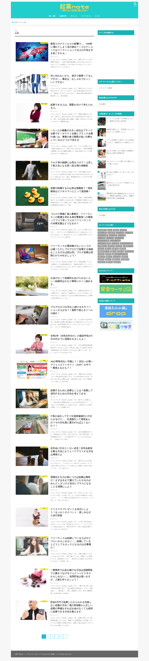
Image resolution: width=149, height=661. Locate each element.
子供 (120, 251)
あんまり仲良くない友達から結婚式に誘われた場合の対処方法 (120, 152)
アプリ (129, 232)
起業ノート (54, 654)
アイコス (120, 232)
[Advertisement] (116, 57)
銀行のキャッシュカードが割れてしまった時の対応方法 (120, 184)
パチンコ (119, 238)
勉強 (122, 248)
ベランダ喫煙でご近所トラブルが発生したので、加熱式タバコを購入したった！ (120, 142)
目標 (124, 257)
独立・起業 (52, 16)
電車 (109, 262)
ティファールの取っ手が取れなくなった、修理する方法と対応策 (120, 120)
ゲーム (121, 235)
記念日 (101, 262)
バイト (110, 238)
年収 (101, 254)
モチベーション (126, 243)
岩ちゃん (129, 251)
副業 (115, 248)
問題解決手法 (103, 251)
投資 (108, 254)
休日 (118, 246)
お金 (123, 230)
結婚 (108, 259)
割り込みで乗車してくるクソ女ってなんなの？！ (120, 173)
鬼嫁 (117, 262)
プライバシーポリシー (33, 654)
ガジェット (74, 16)
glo (110, 230)
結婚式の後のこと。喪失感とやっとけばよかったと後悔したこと (120, 131)
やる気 (111, 232)
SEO (116, 230)
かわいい (102, 232)
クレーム (113, 235)
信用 (101, 248)
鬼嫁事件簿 (63, 16)
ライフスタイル (86, 16)
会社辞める (128, 246)
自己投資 (124, 259)
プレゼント (115, 240)
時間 (101, 257)
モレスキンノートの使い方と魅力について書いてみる (120, 162)
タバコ (101, 238)
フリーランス (103, 240)
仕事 (111, 246)
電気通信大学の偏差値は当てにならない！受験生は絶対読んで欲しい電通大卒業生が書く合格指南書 (120, 196)
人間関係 (102, 246)
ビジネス (97, 16)
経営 (101, 259)
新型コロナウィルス (120, 254)
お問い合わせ (19, 654)
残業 (109, 257)
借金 (108, 248)
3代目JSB (102, 230)
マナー (115, 243)
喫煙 (113, 251)
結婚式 (116, 259)
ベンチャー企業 (104, 243)
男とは (116, 257)
